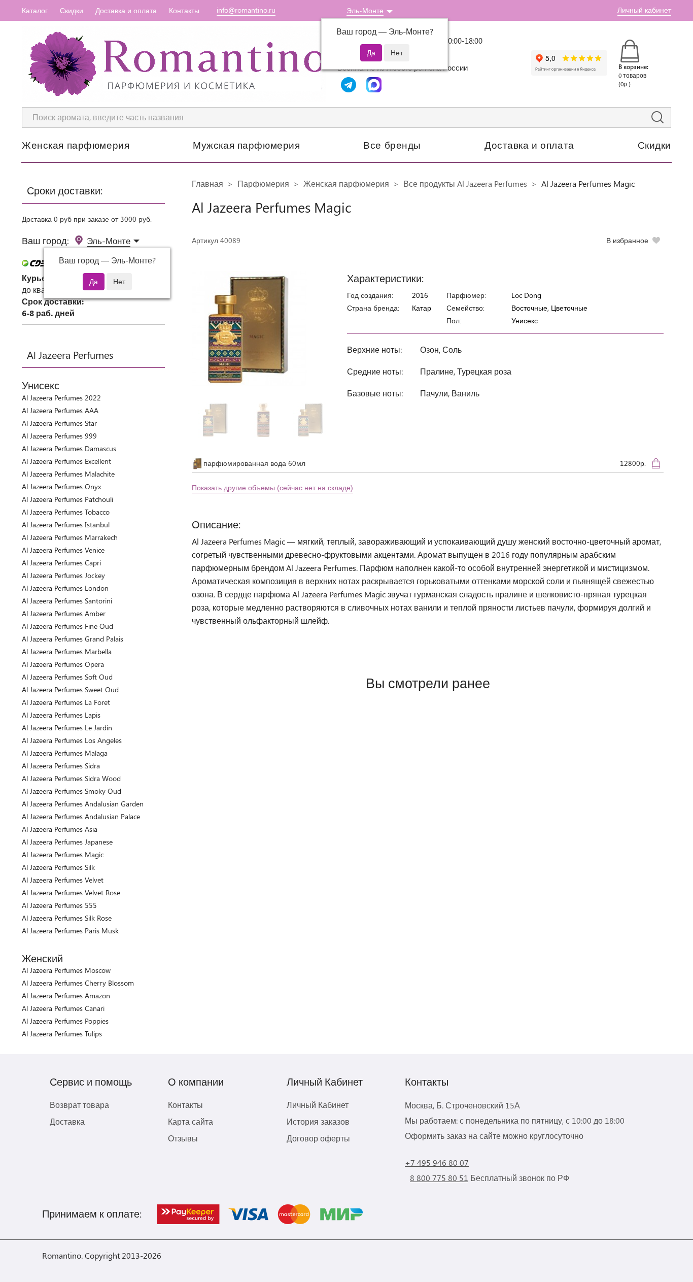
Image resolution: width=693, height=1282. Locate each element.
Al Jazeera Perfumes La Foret (66, 702)
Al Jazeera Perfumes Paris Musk (70, 930)
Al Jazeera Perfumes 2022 (61, 397)
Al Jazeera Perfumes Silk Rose (67, 918)
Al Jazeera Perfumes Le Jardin (67, 727)
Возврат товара (79, 1104)
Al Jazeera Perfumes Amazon (66, 995)
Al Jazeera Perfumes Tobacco (66, 512)
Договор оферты (318, 1138)
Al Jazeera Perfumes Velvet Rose (71, 892)
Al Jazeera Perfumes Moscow (66, 970)
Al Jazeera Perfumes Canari (63, 1008)
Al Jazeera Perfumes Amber (64, 613)
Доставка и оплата (126, 10)
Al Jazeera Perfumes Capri (61, 562)
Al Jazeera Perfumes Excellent (66, 461)
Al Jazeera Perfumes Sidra (61, 765)
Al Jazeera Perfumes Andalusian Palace (81, 816)
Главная (207, 183)
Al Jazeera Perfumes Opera (63, 664)
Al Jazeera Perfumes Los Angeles (72, 740)
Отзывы (183, 1138)
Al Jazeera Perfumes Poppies (65, 1021)
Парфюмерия (263, 183)
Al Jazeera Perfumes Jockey (63, 575)
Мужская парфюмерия (246, 144)
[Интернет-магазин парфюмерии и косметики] (174, 64)
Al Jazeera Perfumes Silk (58, 867)
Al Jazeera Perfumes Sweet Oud (70, 689)
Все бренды (392, 144)
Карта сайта (190, 1121)
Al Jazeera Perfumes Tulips (62, 1033)
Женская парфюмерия (75, 144)
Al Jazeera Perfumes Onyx (61, 486)
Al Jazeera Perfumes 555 (59, 905)
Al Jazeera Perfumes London (65, 588)
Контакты (184, 10)
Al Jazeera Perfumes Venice (63, 550)
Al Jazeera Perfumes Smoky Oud (71, 791)
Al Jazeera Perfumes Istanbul (66, 524)
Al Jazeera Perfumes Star (59, 423)
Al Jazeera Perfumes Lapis (61, 715)
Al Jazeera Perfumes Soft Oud (67, 677)
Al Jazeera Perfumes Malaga (65, 753)
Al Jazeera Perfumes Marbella (67, 651)
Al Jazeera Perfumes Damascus (69, 448)
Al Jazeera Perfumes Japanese (67, 842)
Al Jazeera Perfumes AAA (60, 410)
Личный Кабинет (318, 1104)
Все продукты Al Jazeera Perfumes (465, 183)
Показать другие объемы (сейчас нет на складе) (272, 487)
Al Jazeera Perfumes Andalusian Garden (83, 803)
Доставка (67, 1121)
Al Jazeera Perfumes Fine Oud (67, 626)
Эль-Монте (365, 10)
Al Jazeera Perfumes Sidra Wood (71, 778)
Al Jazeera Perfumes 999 (59, 436)
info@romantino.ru (246, 10)
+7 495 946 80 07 (437, 1162)
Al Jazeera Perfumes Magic (62, 854)
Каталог (35, 10)
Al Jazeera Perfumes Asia (59, 829)
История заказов (318, 1121)
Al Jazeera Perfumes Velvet (62, 880)
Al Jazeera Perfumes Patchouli (67, 499)
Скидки (71, 10)
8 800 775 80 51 (439, 1177)
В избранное (627, 240)
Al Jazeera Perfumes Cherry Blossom (78, 983)
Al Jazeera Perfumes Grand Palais (72, 639)
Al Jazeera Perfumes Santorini (67, 600)
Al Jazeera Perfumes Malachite (68, 474)
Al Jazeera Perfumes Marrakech (70, 537)
